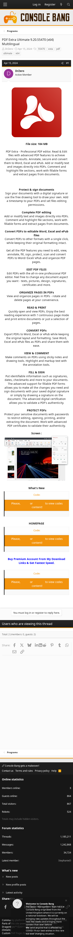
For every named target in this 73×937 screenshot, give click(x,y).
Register (39, 503)
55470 (41, 49)
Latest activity (14, 892)
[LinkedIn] (36, 645)
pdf (58, 49)
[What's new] (61, 4)
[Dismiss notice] (65, 901)
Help (53, 770)
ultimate (7, 53)
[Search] (68, 4)
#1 (67, 63)
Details (6, 930)
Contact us (7, 770)
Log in (25, 503)
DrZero (9, 49)
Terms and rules (24, 770)
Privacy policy (42, 770)
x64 (17, 53)
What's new (10, 870)
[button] (5, 4)
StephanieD (64, 860)
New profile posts (16, 884)
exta (50, 49)
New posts (12, 876)
